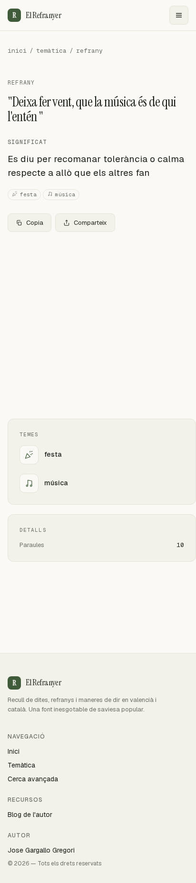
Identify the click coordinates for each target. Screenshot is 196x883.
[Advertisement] (98, 325)
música (65, 194)
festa (28, 194)
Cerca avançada (33, 779)
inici (17, 51)
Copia (34, 223)
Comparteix (90, 223)
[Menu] (178, 15)
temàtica (51, 51)
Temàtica (21, 765)
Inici (14, 751)
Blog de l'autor (30, 814)
